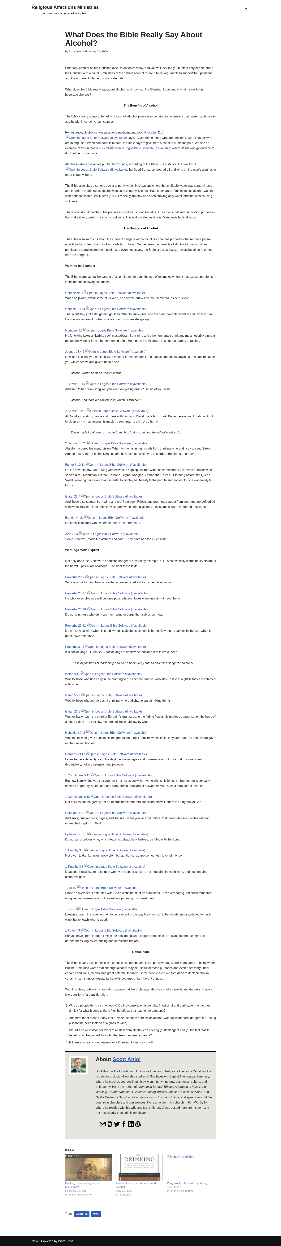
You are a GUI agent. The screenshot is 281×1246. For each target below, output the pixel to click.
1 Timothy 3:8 (74, 866)
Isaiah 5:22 (72, 695)
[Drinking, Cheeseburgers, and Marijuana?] (88, 1167)
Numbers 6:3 (74, 330)
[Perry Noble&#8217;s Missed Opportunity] (190, 1167)
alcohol (82, 1214)
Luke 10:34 (188, 164)
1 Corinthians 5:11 (77, 775)
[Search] (246, 9)
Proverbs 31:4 (74, 646)
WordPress (65, 1241)
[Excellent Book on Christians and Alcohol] (139, 1167)
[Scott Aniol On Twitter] (117, 1126)
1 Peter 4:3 (72, 930)
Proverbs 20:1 (74, 577)
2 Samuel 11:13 (75, 411)
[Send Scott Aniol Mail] (103, 1126)
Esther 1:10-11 (75, 464)
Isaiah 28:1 (72, 711)
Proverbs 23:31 (75, 625)
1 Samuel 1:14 (75, 384)
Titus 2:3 (71, 909)
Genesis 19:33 (75, 309)
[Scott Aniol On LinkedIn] (131, 1126)
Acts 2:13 (71, 534)
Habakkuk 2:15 (75, 732)
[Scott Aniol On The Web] (110, 1126)
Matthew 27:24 (100, 148)
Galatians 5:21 (75, 812)
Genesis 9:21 (74, 293)
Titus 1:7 (71, 887)
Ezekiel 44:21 (74, 517)
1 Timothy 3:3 (74, 850)
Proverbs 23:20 (75, 609)
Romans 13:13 (75, 754)
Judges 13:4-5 (74, 351)
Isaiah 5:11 (72, 674)
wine (96, 1214)
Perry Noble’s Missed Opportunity (187, 1183)
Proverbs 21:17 (75, 593)
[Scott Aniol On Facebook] (124, 1126)
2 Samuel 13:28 (76, 443)
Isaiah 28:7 (72, 496)
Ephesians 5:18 (75, 834)
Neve (35, 1241)
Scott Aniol (75, 51)
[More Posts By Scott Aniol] (138, 1126)
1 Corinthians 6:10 (77, 796)
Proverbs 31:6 (153, 132)
